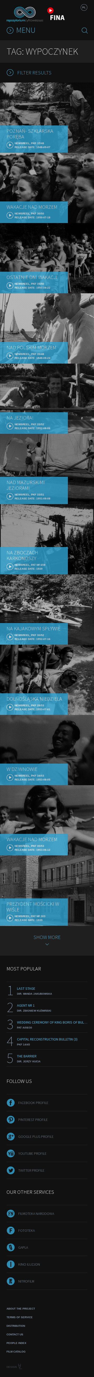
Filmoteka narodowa (36, 1213)
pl (84, 7)
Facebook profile (33, 1102)
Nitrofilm (26, 1281)
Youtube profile (32, 1153)
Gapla (23, 1247)
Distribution (16, 1325)
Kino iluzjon (29, 1264)
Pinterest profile (33, 1119)
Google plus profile (36, 1136)
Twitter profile (31, 1170)
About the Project (21, 1308)
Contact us (15, 1334)
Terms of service (20, 1317)
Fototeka (26, 1230)
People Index (16, 1343)
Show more (47, 937)
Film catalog (16, 1351)
